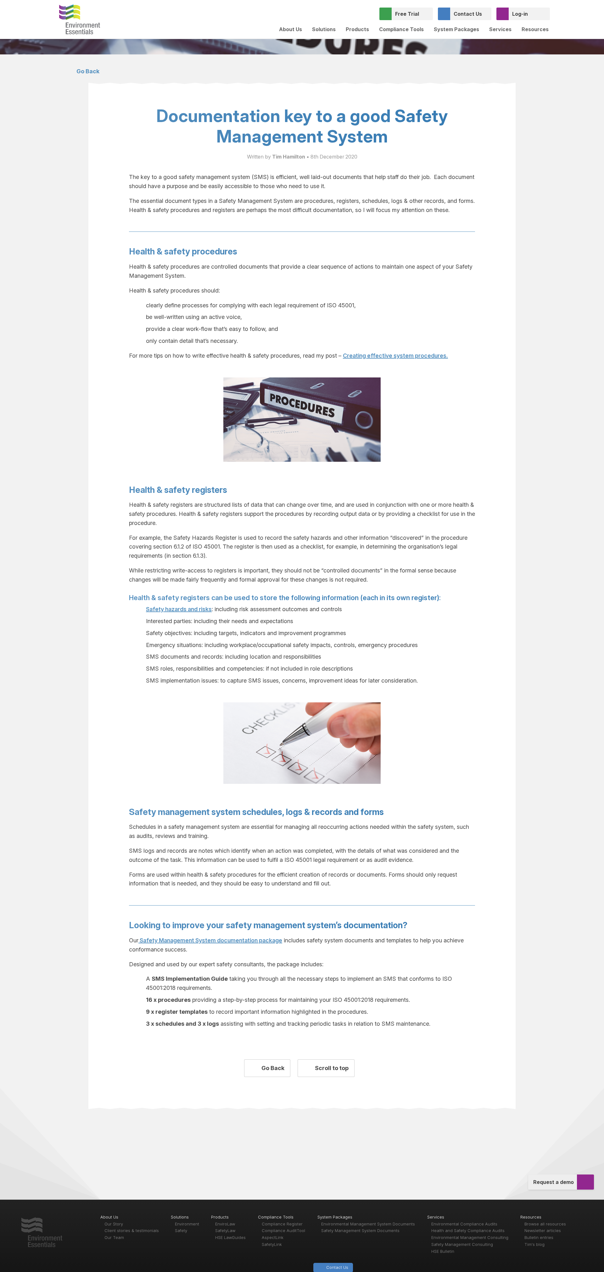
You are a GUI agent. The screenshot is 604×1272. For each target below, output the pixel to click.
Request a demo (553, 1182)
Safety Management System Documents (360, 1230)
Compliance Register (282, 1224)
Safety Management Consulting (462, 1244)
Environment (187, 1224)
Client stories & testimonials (131, 1230)
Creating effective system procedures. (395, 355)
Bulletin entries (538, 1237)
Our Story (113, 1224)
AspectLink (272, 1237)
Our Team (114, 1237)
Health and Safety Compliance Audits (468, 1230)
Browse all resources (545, 1224)
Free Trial (407, 14)
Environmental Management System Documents (368, 1224)
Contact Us (468, 14)
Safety (181, 1230)
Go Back (87, 71)
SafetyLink (272, 1244)
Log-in (520, 14)
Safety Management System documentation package (210, 940)
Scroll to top (331, 1068)
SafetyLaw (225, 1230)
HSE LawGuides (230, 1237)
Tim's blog (534, 1244)
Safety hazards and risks (179, 609)
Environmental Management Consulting (469, 1237)
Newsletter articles (542, 1230)
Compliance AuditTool (283, 1230)
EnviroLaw (225, 1224)
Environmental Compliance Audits (464, 1224)
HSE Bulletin (442, 1251)
